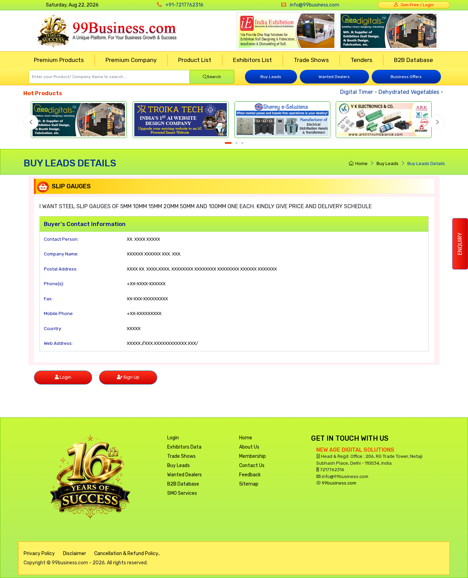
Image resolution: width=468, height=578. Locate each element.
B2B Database (413, 59)
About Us (249, 447)
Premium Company (131, 59)
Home (361, 163)
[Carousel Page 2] (236, 143)
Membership (252, 456)
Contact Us (251, 465)
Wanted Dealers (334, 76)
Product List (194, 59)
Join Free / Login (416, 4)
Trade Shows (311, 59)
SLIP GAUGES (71, 186)
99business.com (339, 483)
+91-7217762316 (184, 5)
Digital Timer (351, 92)
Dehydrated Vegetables (403, 92)
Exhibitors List (252, 59)
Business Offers (406, 76)
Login (173, 438)
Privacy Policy (39, 553)
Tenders (361, 59)
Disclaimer (74, 553)
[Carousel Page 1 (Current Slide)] (228, 143)
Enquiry (460, 244)
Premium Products (59, 59)
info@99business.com (314, 5)
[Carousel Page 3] (242, 143)
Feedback (250, 475)
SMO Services (182, 493)
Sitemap (248, 484)
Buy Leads (270, 76)
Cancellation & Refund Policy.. (127, 553)
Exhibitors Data (184, 447)
